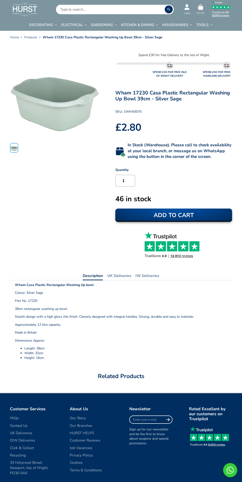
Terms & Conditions (86, 470)
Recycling (18, 455)
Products (30, 37)
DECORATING (41, 24)
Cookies (76, 462)
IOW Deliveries (22, 440)
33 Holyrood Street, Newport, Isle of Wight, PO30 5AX (29, 467)
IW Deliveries (147, 275)
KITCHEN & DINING (137, 24)
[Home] (24, 9)
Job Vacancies (81, 447)
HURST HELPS (82, 432)
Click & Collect (22, 447)
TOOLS (202, 24)
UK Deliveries (119, 275)
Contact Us (18, 425)
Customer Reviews (85, 440)
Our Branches (81, 425)
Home (14, 37)
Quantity (122, 170)
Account (187, 9)
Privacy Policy (81, 455)
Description (93, 275)
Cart (200, 9)
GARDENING (102, 24)
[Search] (169, 9)
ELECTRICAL (72, 24)
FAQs (14, 417)
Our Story (78, 417)
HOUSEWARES (175, 24)
